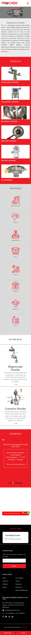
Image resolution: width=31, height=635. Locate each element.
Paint (15, 256)
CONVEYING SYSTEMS (10, 82)
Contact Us (19, 587)
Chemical (15, 222)
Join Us (18, 581)
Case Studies (19, 578)
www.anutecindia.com (17, 464)
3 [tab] (16, 16)
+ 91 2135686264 (9, 613)
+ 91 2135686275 (20, 613)
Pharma (15, 274)
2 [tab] (14, 16)
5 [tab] (16, 483)
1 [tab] (12, 16)
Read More (16, 14)
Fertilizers (15, 291)
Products (5, 584)
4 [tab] (18, 16)
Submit (14, 566)
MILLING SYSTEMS (8, 141)
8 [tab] (21, 483)
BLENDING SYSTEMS (9, 121)
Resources (19, 584)
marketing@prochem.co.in (12, 610)
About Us (5, 581)
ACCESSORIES (6, 180)
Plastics (15, 325)
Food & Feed (15, 309)
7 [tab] (19, 483)
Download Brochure (22, 590)
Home (4, 578)
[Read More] (5, 51)
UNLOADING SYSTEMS (10, 102)
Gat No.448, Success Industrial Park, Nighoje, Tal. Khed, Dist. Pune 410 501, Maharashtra (13, 605)
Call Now (23, 633)
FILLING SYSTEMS (8, 160)
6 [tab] (18, 483)
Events (5, 587)
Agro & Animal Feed (15, 205)
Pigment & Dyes (15, 240)
